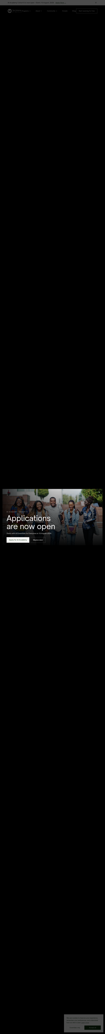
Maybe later (38, 540)
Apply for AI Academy (18, 540)
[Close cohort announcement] (99, 492)
